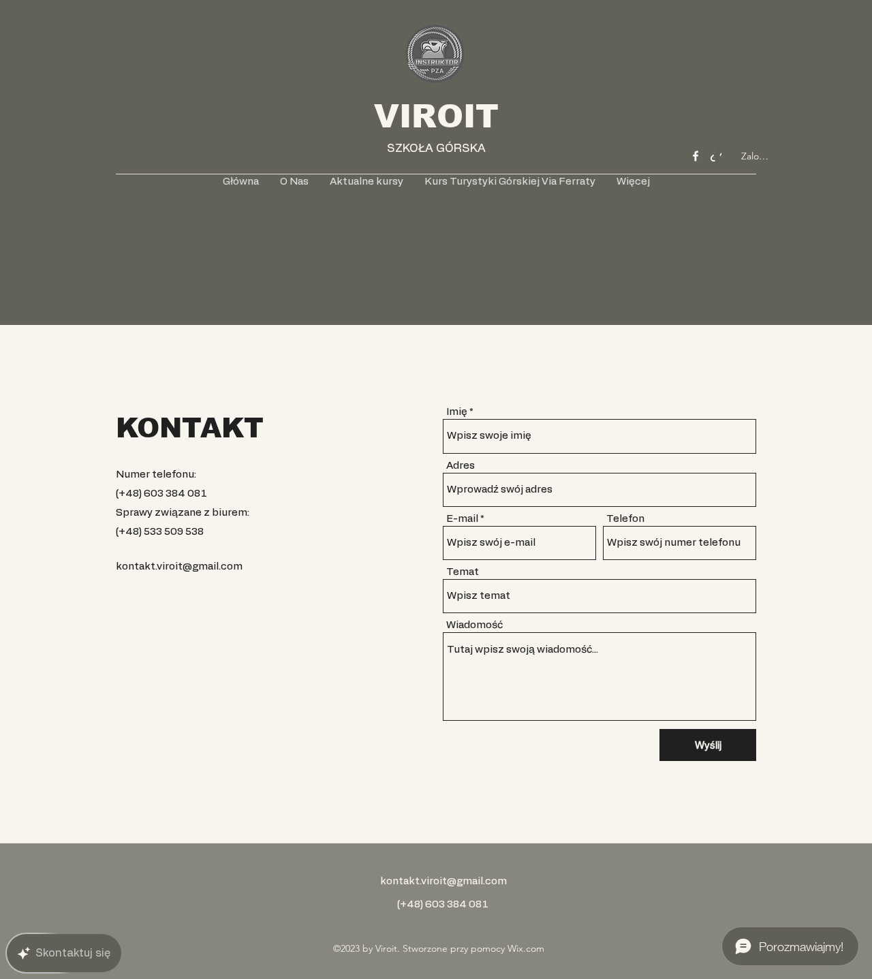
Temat (462, 572)
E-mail (462, 519)
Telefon (625, 519)
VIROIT (436, 116)
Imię (456, 412)
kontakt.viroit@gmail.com (179, 566)
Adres (460, 466)
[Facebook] (695, 156)
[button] (664, 154)
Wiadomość (474, 625)
